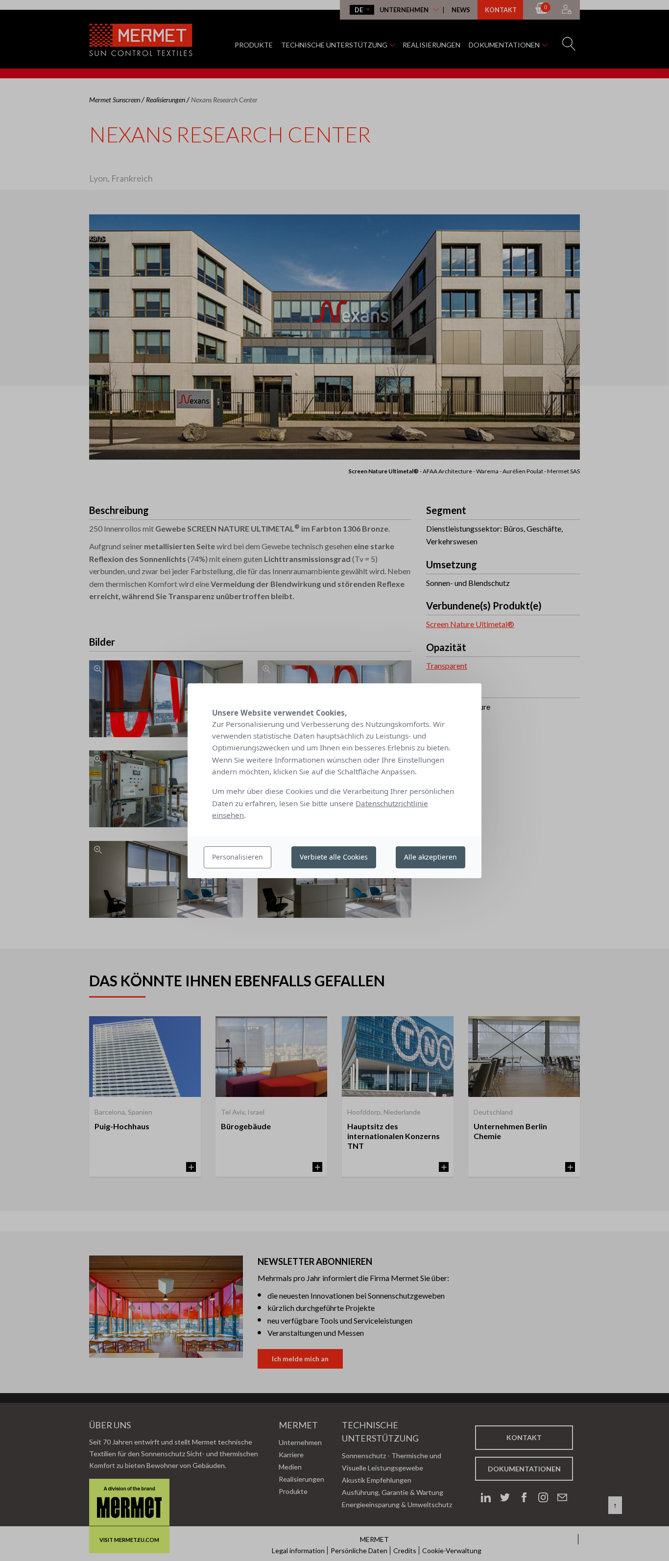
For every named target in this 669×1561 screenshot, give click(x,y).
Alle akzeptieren (430, 857)
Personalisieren (237, 857)
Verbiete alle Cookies (334, 857)
